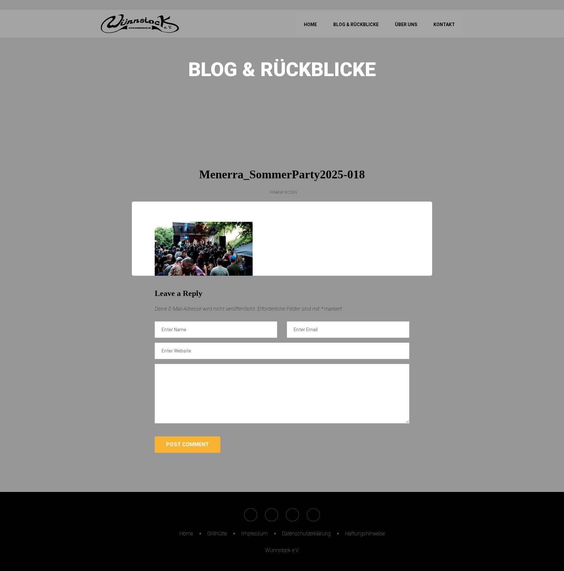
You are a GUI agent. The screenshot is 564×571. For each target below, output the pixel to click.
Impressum (254, 533)
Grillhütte (217, 533)
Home (310, 24)
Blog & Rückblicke (356, 24)
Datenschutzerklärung (306, 533)
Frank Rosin (283, 192)
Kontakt (444, 24)
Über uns (406, 24)
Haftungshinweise (365, 533)
